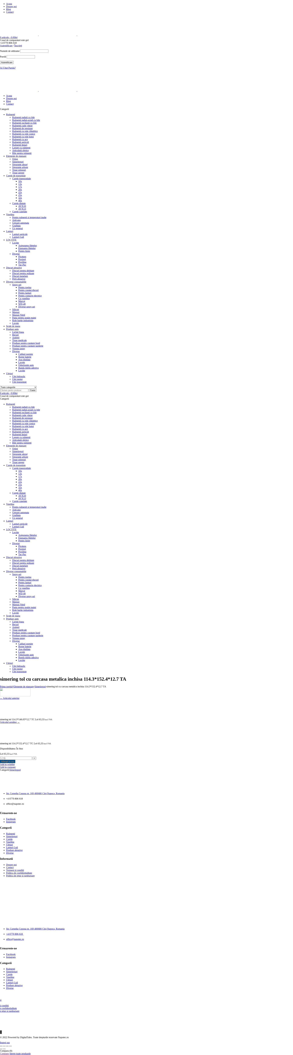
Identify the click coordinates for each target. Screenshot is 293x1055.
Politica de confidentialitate (19, 873)
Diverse (10, 853)
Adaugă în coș (7, 761)
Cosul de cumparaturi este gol (14, 40)
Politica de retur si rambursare (20, 875)
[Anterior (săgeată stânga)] (1, 1048)
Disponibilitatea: (8, 748)
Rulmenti (10, 833)
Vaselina (10, 842)
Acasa (9, 3)
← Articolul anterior (9, 698)
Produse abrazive (14, 850)
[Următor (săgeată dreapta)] (4, 1048)
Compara (4, 1053)
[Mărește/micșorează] (1, 1046)
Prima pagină (6, 686)
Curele (9, 839)
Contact (10, 12)
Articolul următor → (10, 722)
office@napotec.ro (15, 939)
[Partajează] (7, 1046)
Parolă (3, 56)
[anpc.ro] (169, 892)
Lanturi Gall (12, 847)
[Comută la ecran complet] (4, 1046)
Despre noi (11, 6)
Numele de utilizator (10, 51)
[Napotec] (57, 34)
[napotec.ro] (15, 695)
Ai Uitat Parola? (8, 68)
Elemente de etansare (23, 686)
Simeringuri (40, 686)
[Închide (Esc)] (10, 1046)
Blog (8, 9)
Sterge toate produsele (20, 1053)
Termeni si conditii (15, 870)
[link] (35, 793)
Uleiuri (9, 844)
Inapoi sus (5, 1042)
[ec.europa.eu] (123, 892)
